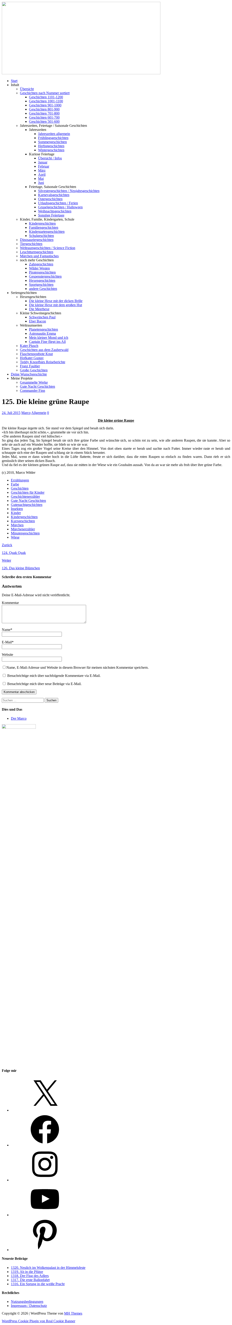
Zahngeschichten (41, 264)
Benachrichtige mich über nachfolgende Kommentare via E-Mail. (54, 676)
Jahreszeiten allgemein (54, 134)
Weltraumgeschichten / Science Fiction (47, 248)
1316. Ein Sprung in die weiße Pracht (38, 1284)
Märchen (17, 525)
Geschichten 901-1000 (45, 105)
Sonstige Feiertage (51, 215)
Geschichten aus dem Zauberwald (44, 350)
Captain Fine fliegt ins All (47, 342)
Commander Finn (32, 390)
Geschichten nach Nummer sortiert (45, 93)
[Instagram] (45, 1180)
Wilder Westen (39, 268)
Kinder (16, 513)
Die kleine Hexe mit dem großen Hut (55, 305)
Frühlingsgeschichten (53, 138)
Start (14, 81)
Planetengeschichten (43, 329)
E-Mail (7, 642)
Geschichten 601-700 (44, 117)
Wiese (15, 537)
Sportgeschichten (41, 284)
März (42, 170)
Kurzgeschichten (23, 521)
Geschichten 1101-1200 (46, 97)
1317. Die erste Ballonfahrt (30, 1280)
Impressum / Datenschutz (29, 1306)
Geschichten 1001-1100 (46, 101)
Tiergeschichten (31, 244)
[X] (45, 1110)
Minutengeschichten (25, 533)
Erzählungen (20, 480)
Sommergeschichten (52, 142)
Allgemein (38, 413)
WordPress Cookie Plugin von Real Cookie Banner (38, 1321)
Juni (41, 183)
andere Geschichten (43, 289)
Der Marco (19, 718)
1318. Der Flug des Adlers (30, 1276)
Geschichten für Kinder (27, 492)
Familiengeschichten (43, 227)
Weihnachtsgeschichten (54, 211)
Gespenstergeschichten (45, 276)
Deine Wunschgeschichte (29, 374)
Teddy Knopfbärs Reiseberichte (42, 362)
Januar (42, 162)
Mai (41, 178)
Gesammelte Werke (34, 382)
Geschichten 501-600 (44, 121)
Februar (43, 166)
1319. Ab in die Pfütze (27, 1272)
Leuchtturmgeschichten (36, 252)
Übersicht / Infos (50, 158)
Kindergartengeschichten (47, 231)
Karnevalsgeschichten (53, 195)
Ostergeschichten (50, 199)
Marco (26, 413)
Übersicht (27, 89)
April (42, 174)
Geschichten (20, 488)
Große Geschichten (34, 370)
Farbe (15, 484)
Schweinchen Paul (42, 317)
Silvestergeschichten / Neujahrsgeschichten (68, 191)
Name (6, 630)
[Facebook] (45, 1145)
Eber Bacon (37, 321)
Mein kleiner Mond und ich (48, 337)
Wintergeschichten (51, 150)
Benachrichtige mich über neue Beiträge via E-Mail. (44, 684)
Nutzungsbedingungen (27, 1301)
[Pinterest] (45, 1250)
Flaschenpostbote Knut (36, 354)
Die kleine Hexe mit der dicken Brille (55, 301)
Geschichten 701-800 (44, 113)
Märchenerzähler (23, 529)
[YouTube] (45, 1215)
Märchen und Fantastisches (39, 256)
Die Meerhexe (39, 309)
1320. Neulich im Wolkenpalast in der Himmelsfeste (48, 1268)
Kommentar (10, 603)
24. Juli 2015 (11, 413)
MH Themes (73, 1313)
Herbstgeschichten (51, 146)
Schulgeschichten (41, 236)
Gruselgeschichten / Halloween (60, 207)
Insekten (17, 509)
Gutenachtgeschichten (26, 505)
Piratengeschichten (42, 272)
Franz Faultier (30, 366)
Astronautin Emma (42, 333)
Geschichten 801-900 (44, 109)
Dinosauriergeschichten (36, 240)
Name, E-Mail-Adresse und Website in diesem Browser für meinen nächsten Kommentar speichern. (77, 667)
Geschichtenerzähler (25, 496)
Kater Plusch (29, 346)
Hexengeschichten (42, 280)
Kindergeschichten (42, 223)
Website (7, 654)
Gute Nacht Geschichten (37, 386)
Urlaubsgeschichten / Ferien (58, 203)
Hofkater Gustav (32, 358)
